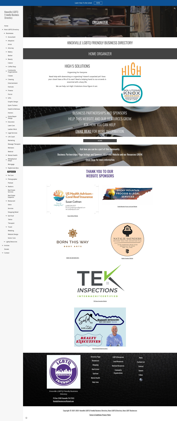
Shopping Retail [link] (13, 212)
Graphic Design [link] (13, 102)
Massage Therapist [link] (14, 144)
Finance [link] (10, 90)
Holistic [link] (10, 113)
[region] (88, 3)
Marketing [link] (11, 140)
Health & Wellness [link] (14, 109)
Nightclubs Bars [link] (13, 168)
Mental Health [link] (12, 155)
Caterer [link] (10, 63)
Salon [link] (10, 205)
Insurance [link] (11, 122)
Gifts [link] (9, 98)
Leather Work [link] (12, 129)
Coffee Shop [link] (12, 67)
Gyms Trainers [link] (12, 105)
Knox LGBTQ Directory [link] (11, 29)
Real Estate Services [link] (11, 191)
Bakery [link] (10, 52)
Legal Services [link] (12, 133)
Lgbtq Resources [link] (11, 242)
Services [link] (10, 208)
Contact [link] (6, 253)
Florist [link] (10, 94)
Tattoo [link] (10, 219)
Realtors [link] (10, 186)
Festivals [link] (11, 87)
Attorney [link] (11, 48)
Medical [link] (10, 151)
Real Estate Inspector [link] (11, 196)
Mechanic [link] (11, 148)
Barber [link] (10, 55)
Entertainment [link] (13, 83)
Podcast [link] (10, 183)
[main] (100, 21)
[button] (175, 8)
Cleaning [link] (11, 79)
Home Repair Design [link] (12, 117)
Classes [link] (10, 76)
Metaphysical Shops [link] (12, 160)
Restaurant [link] (11, 201)
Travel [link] (10, 227)
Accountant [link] (11, 37)
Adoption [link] (11, 41)
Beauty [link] (10, 59)
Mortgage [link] (11, 164)
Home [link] (6, 26)
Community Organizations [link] (12, 71)
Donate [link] (6, 249)
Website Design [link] (13, 234)
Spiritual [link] (11, 216)
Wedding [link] (11, 231)
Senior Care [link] (12, 238)
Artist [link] (10, 44)
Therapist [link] (11, 223)
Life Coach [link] (11, 137)
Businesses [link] (9, 33)
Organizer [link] (11, 172)
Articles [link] (6, 245)
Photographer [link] (12, 179)
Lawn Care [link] (11, 125)
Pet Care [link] (10, 175)
